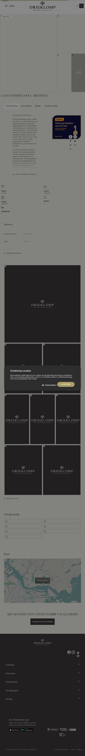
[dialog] (42, 378)
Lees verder (32, 379)
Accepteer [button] (66, 384)
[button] (49, 385)
